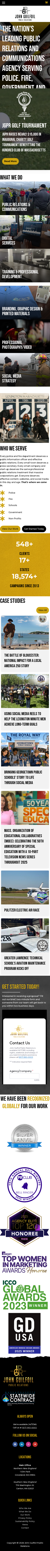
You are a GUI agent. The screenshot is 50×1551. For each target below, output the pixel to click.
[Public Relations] (25, 198)
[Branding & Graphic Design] (25, 302)
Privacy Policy (25, 1518)
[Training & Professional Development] (25, 265)
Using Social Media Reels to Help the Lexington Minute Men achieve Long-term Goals (25, 719)
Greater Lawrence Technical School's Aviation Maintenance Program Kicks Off (24, 963)
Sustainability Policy (25, 1521)
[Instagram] (28, 1444)
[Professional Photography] (25, 336)
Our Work (25, 1515)
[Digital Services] (25, 232)
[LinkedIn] (21, 1444)
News (25, 1524)
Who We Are (25, 1508)
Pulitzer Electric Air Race (21, 910)
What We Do (25, 1511)
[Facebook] (15, 1444)
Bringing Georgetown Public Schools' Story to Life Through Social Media (23, 777)
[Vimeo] (35, 1444)
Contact (25, 1528)
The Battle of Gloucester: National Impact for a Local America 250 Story (23, 660)
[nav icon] (3, 3)
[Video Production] (25, 370)
